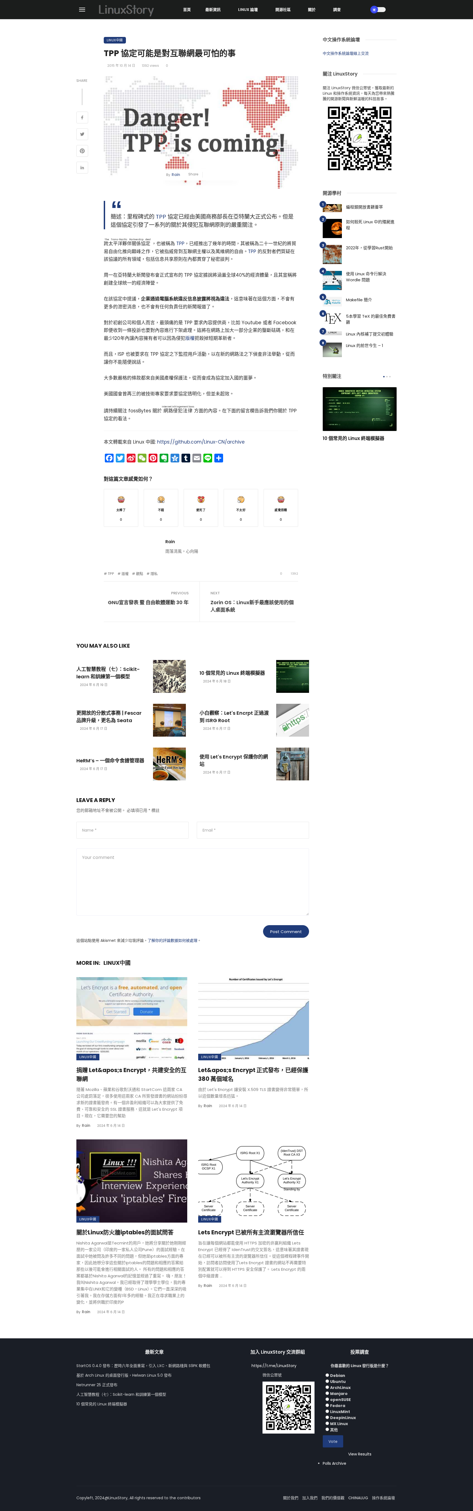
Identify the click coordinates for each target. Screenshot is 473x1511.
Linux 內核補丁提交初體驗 (369, 334)
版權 (190, 338)
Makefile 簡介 (359, 300)
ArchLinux (340, 1387)
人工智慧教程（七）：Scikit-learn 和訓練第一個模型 (108, 673)
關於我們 (290, 1498)
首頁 (187, 9)
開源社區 (283, 9)
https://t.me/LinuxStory (274, 1365)
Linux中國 (115, 40)
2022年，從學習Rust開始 (369, 248)
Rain (176, 174)
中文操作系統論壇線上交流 (346, 53)
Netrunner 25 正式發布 (96, 1385)
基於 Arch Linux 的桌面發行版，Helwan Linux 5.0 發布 (124, 1375)
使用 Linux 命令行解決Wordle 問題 (366, 277)
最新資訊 (213, 9)
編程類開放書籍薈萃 (364, 207)
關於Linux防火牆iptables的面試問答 (125, 1232)
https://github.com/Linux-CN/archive (201, 442)
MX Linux (339, 1423)
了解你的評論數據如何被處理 (172, 940)
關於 (312, 9)
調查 (337, 9)
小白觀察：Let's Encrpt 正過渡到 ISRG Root (234, 717)
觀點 (139, 573)
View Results (359, 1454)
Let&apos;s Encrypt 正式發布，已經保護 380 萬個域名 (253, 1074)
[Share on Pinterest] (82, 151)
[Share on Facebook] (82, 118)
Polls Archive (334, 1463)
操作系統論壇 (383, 1498)
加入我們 (310, 1498)
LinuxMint (340, 1411)
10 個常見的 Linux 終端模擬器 (232, 673)
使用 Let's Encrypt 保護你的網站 (234, 760)
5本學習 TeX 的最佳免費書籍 (371, 319)
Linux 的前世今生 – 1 (364, 345)
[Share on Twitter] (82, 134)
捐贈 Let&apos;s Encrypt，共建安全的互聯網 (131, 1074)
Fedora (337, 1405)
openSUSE (340, 1399)
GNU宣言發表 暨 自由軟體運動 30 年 (148, 602)
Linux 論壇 (248, 9)
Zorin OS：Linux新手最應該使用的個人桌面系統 (252, 606)
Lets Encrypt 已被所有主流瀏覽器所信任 (251, 1232)
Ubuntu (338, 1381)
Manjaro (339, 1393)
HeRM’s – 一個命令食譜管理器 (110, 760)
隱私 (154, 573)
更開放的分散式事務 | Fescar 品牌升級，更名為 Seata (109, 717)
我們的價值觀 (332, 1498)
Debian (337, 1375)
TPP (161, 217)
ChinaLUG (358, 1498)
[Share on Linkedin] (82, 168)
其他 (334, 1429)
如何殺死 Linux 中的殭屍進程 (370, 225)
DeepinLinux (343, 1417)
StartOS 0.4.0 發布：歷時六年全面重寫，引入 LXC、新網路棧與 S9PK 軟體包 (143, 1365)
